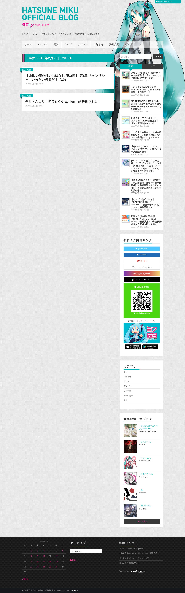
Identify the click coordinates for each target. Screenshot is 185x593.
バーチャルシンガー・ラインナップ (134, 558)
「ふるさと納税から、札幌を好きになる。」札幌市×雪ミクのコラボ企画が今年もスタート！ (146, 135)
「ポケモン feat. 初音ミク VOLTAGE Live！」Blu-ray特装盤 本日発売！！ (145, 89)
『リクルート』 (145, 442)
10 (44, 556)
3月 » (26, 579)
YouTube (143, 261)
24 (44, 567)
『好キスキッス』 (146, 474)
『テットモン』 (145, 458)
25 (50, 567)
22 (31, 567)
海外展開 (114, 45)
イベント (43, 45)
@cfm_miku (142, 249)
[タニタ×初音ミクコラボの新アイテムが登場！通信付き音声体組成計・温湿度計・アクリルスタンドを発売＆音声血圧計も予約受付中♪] (125, 182)
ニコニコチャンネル (143, 267)
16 (37, 562)
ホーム (28, 45)
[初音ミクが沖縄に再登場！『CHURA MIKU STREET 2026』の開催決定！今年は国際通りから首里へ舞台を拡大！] (125, 218)
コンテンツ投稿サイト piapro (131, 549)
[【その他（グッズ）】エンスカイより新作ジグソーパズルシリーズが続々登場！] (125, 148)
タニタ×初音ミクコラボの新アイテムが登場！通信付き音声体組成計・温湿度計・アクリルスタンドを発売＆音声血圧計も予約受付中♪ (146, 185)
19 (57, 562)
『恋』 (141, 490)
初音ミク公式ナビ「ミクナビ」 (142, 321)
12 (57, 556)
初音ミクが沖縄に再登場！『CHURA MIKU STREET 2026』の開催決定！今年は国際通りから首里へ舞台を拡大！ (146, 220)
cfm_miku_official (142, 273)
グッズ (68, 45)
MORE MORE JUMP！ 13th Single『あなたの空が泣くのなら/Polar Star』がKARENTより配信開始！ (146, 105)
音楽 (56, 45)
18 (50, 562)
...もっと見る (141, 521)
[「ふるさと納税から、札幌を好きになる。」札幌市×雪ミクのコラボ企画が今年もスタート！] (125, 134)
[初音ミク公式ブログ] (50, 17)
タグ (152, 66)
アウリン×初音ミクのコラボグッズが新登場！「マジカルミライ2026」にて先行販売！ (146, 75)
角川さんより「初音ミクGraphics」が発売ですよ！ (63, 101)
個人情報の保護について (129, 563)
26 (57, 567)
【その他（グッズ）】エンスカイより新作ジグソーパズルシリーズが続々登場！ (146, 149)
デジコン (83, 45)
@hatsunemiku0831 (142, 280)
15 (31, 562)
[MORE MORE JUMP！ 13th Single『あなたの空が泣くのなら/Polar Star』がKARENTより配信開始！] (125, 103)
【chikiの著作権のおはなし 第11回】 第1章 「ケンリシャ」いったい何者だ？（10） (65, 77)
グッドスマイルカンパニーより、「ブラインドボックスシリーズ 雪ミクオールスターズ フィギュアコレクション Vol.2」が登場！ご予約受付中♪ (146, 165)
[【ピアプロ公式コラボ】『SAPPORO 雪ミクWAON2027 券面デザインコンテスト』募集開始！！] (125, 201)
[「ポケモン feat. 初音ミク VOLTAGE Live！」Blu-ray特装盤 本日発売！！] (125, 89)
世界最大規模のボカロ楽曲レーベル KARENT (138, 553)
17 (44, 562)
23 (37, 567)
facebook (142, 255)
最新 (130, 66)
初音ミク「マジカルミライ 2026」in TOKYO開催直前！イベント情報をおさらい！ (146, 120)
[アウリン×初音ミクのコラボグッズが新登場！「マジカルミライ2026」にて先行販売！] (125, 75)
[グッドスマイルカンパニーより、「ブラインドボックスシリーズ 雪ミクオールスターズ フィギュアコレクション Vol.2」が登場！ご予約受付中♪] (125, 163)
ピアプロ (130, 45)
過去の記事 (27, 70)
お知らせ (98, 45)
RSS (74, 560)
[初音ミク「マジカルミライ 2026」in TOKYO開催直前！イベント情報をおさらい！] (125, 120)
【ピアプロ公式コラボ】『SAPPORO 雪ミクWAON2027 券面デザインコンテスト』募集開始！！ (145, 203)
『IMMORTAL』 (145, 506)
